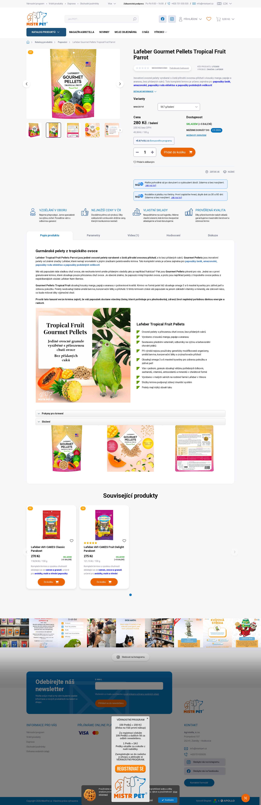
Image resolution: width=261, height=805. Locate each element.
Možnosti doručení (196, 135)
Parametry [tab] (93, 235)
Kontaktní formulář (199, 782)
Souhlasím (169, 800)
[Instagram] (172, 19)
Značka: (215, 69)
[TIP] (51, 525)
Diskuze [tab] (213, 235)
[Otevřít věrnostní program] (245, 798)
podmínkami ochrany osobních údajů (141, 694)
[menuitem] (46, 32)
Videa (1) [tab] (133, 235)
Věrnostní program (35, 3)
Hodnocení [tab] (173, 235)
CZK (225, 3)
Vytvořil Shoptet (203, 801)
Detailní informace (143, 91)
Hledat (135, 19)
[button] (130, 595)
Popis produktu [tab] (49, 235)
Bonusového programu (161, 141)
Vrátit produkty (56, 3)
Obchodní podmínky (89, 3)
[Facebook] (163, 19)
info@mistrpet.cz (198, 748)
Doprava (72, 3)
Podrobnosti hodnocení (179, 68)
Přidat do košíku (174, 152)
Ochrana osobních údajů (37, 751)
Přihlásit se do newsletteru (111, 703)
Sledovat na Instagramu (133, 657)
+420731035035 (198, 754)
